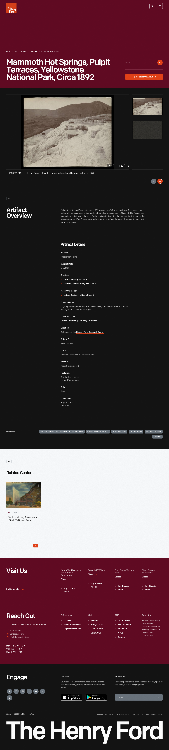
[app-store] (71, 697)
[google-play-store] (96, 697)
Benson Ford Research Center (90, 332)
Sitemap (145, 714)
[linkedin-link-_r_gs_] (29, 691)
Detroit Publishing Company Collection (79, 321)
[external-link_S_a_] (27, 630)
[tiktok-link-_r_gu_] (42, 691)
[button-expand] (36, 485)
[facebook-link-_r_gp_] (9, 691)
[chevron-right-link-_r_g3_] (35, 545)
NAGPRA (100, 714)
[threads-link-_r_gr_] (22, 691)
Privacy (136, 714)
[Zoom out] (115, 165)
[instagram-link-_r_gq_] (16, 691)
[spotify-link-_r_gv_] (9, 698)
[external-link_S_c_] (27, 637)
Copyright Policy (123, 714)
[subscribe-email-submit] (159, 697)
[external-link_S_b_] (27, 634)
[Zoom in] (109, 165)
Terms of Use (157, 714)
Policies (109, 714)
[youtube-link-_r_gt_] (36, 691)
